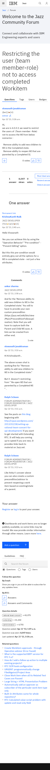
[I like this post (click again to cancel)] (33, 160)
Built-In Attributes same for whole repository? (21, 695)
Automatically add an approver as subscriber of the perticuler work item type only (25, 687)
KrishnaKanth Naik (11, 216)
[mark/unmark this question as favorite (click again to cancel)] (4, 160)
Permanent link (9, 213)
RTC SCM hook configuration (18, 666)
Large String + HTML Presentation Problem (25, 681)
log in (16, 509)
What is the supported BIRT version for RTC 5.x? (23, 655)
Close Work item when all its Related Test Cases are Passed (25, 677)
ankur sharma (11, 286)
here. (39, 533)
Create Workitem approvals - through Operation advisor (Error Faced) (23, 649)
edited (5, 115)
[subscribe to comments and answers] (4, 603)
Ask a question (11, 545)
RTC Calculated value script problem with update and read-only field (25, 701)
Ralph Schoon (11, 397)
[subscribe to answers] (4, 597)
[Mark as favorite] (4, 160)
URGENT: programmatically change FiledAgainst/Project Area (21, 671)
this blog (26, 414)
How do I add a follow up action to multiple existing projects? (25, 661)
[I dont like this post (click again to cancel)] (39, 160)
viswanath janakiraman (14, 108)
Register (6, 509)
